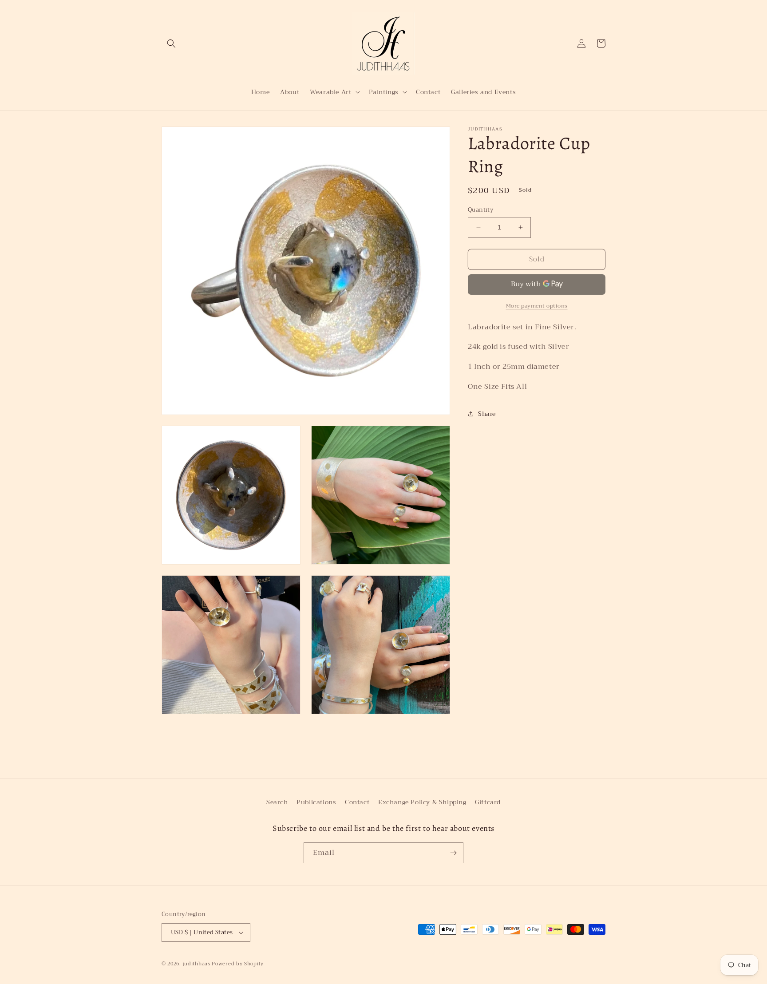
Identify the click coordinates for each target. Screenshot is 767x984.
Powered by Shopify (238, 964)
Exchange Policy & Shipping (422, 802)
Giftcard (488, 802)
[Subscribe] (453, 852)
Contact (357, 802)
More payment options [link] (537, 305)
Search (277, 802)
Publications (316, 802)
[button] (171, 43)
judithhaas (196, 964)
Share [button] (487, 413)
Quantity (480, 209)
